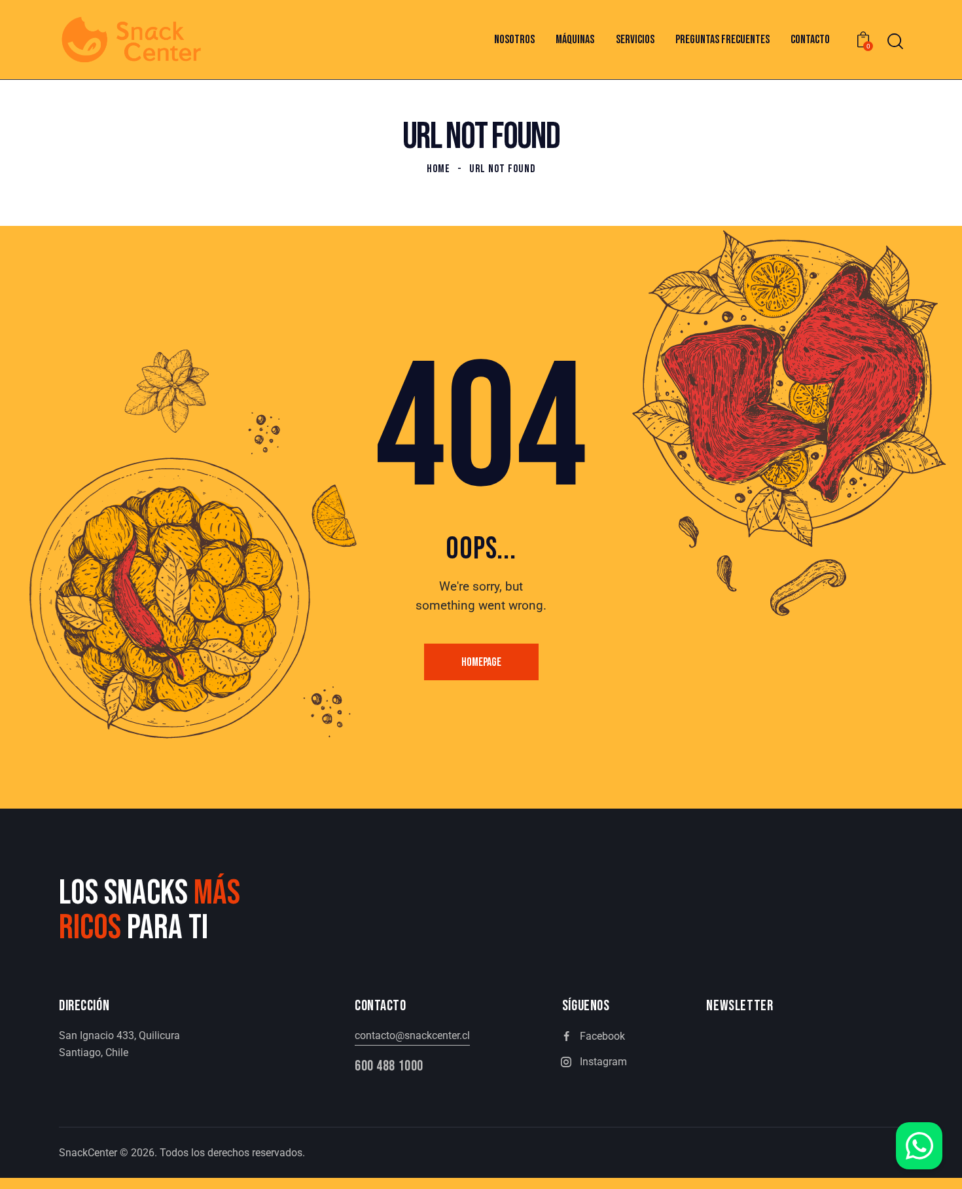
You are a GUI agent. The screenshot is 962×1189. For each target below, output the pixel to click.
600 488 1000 (389, 1066)
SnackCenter (88, 1152)
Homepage (481, 662)
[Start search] (895, 41)
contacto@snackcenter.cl (412, 1035)
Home (438, 168)
